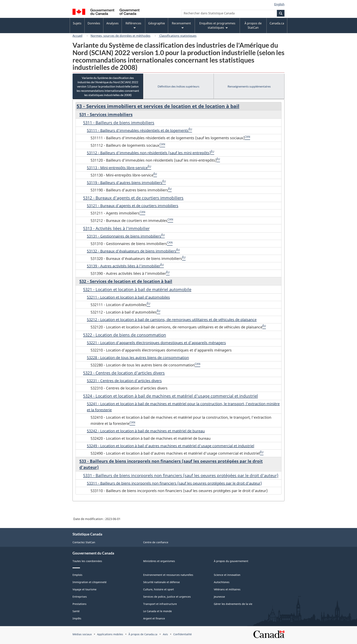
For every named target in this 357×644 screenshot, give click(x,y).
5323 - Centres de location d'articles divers (124, 373)
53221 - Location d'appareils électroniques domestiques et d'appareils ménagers (156, 342)
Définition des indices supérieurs (178, 86)
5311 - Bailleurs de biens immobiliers (118, 122)
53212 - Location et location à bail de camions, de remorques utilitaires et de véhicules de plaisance (172, 319)
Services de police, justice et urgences (167, 596)
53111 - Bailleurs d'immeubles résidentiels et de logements (138, 130)
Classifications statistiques (178, 36)
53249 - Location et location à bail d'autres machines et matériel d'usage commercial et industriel (170, 445)
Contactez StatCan (84, 542)
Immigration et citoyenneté (90, 582)
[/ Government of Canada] (106, 12)
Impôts (77, 618)
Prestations (79, 604)
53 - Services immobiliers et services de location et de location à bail (158, 106)
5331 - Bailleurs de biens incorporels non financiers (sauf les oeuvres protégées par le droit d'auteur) (180, 475)
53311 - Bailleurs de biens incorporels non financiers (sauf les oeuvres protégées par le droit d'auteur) (174, 483)
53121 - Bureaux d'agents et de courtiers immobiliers (132, 205)
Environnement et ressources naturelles (168, 575)
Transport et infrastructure (160, 604)
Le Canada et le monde (157, 611)
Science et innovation (227, 575)
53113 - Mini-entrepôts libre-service (117, 167)
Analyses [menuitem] (112, 23)
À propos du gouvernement (231, 561)
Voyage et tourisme (85, 589)
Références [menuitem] (133, 23)
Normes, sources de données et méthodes (120, 36)
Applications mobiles (110, 634)
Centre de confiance (155, 542)
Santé (76, 611)
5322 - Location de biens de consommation (124, 335)
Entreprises (80, 596)
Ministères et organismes (159, 561)
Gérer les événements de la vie (233, 604)
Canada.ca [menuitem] (277, 23)
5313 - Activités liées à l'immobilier (116, 228)
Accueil (77, 36)
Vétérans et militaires (227, 589)
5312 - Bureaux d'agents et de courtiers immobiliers (133, 198)
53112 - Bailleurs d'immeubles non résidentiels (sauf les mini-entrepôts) (149, 152)
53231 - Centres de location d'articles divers (124, 380)
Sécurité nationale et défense (161, 582)
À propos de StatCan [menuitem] (253, 25)
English (279, 4)
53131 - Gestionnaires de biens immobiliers (124, 236)
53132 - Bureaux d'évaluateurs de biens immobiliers (131, 251)
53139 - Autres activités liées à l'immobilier (123, 265)
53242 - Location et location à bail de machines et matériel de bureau (146, 430)
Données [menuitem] (94, 23)
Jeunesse (219, 596)
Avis (165, 634)
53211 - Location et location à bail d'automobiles (128, 297)
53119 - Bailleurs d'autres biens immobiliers (124, 182)
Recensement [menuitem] (181, 23)
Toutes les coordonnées (87, 561)
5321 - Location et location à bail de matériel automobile (137, 289)
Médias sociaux (82, 634)
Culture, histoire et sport (158, 589)
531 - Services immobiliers (106, 114)
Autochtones (221, 582)
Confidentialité (182, 634)
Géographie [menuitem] (156, 23)
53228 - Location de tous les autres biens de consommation (138, 357)
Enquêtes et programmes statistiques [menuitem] (217, 25)
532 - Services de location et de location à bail (125, 281)
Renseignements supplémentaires (249, 86)
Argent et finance (154, 618)
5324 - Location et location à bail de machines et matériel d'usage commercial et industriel (170, 396)
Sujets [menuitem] (77, 23)
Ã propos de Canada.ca (142, 634)
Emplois (77, 575)
